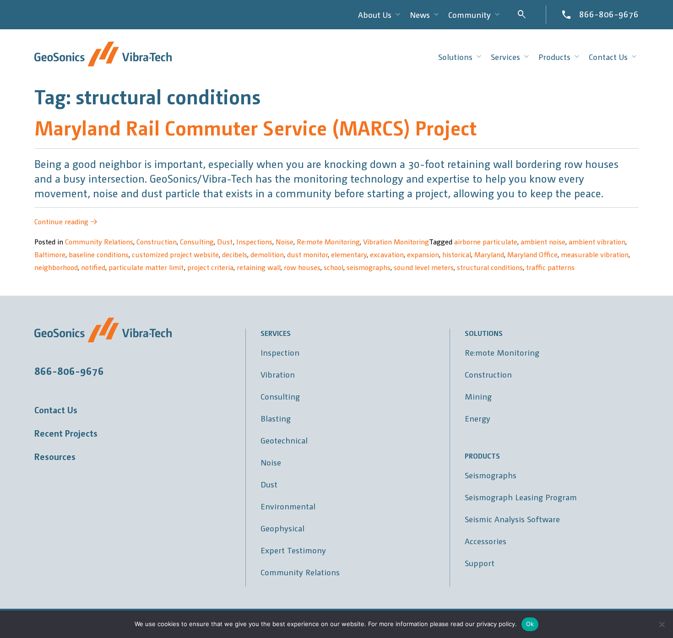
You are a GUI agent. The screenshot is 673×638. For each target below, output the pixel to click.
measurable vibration (595, 254)
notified (93, 267)
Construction (156, 241)
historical (456, 254)
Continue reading (66, 221)
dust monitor (307, 254)
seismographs (369, 267)
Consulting (197, 241)
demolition (267, 254)
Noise (284, 241)
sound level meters (424, 267)
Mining (478, 396)
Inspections (254, 241)
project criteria (210, 267)
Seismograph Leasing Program (521, 497)
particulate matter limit (146, 267)
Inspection (280, 352)
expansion (423, 254)
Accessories (485, 540)
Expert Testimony (293, 550)
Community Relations (99, 241)
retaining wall (259, 267)
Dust (225, 241)
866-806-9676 (609, 14)
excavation (387, 254)
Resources (55, 456)
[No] (661, 624)
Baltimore (49, 254)
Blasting (276, 418)
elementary (349, 254)
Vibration (278, 374)
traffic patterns (550, 267)
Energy (477, 418)
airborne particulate (485, 241)
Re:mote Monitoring (328, 241)
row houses (302, 267)
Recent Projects (66, 433)
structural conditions (490, 267)
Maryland (489, 254)
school (333, 267)
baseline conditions (99, 254)
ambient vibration (597, 241)
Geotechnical (284, 440)
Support (479, 562)
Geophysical (282, 528)
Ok (530, 623)
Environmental (288, 506)
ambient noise (543, 241)
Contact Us (55, 410)
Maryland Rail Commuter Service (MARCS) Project (255, 127)
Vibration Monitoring (396, 241)
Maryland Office (532, 254)
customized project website (175, 254)
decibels (234, 254)
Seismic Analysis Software (512, 519)
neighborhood (56, 267)
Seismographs (490, 475)
